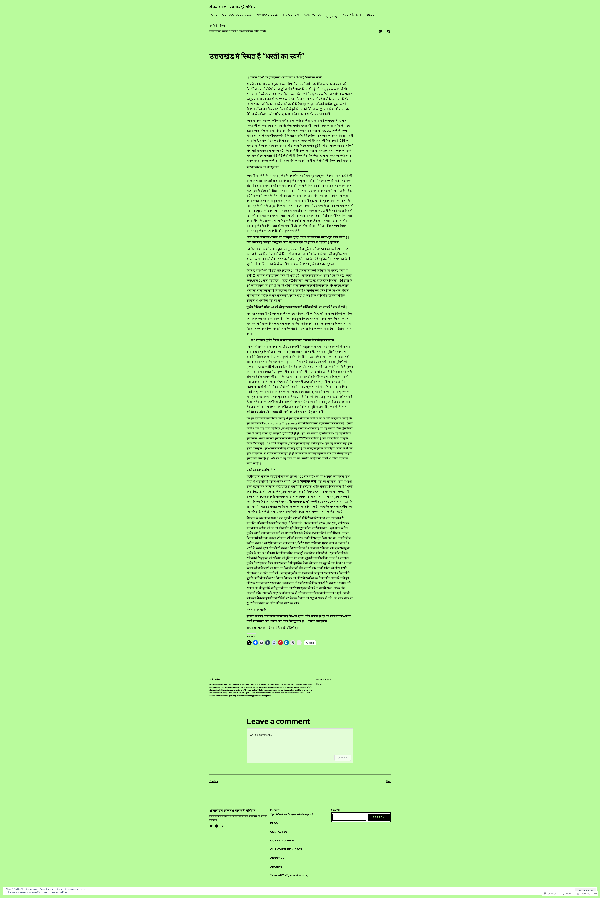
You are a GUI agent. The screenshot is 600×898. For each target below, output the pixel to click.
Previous (213, 781)
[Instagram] (222, 826)
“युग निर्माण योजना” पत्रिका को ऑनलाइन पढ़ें (291, 814)
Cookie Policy (61, 892)
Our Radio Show (282, 840)
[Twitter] (211, 826)
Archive (276, 866)
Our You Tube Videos (286, 849)
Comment (343, 757)
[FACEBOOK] (389, 31)
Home (319, 684)
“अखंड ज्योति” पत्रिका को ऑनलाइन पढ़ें (289, 875)
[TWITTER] (380, 31)
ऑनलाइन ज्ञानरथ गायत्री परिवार (232, 6)
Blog (274, 823)
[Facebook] (217, 826)
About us (277, 858)
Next (388, 781)
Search (379, 817)
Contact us (279, 831)
